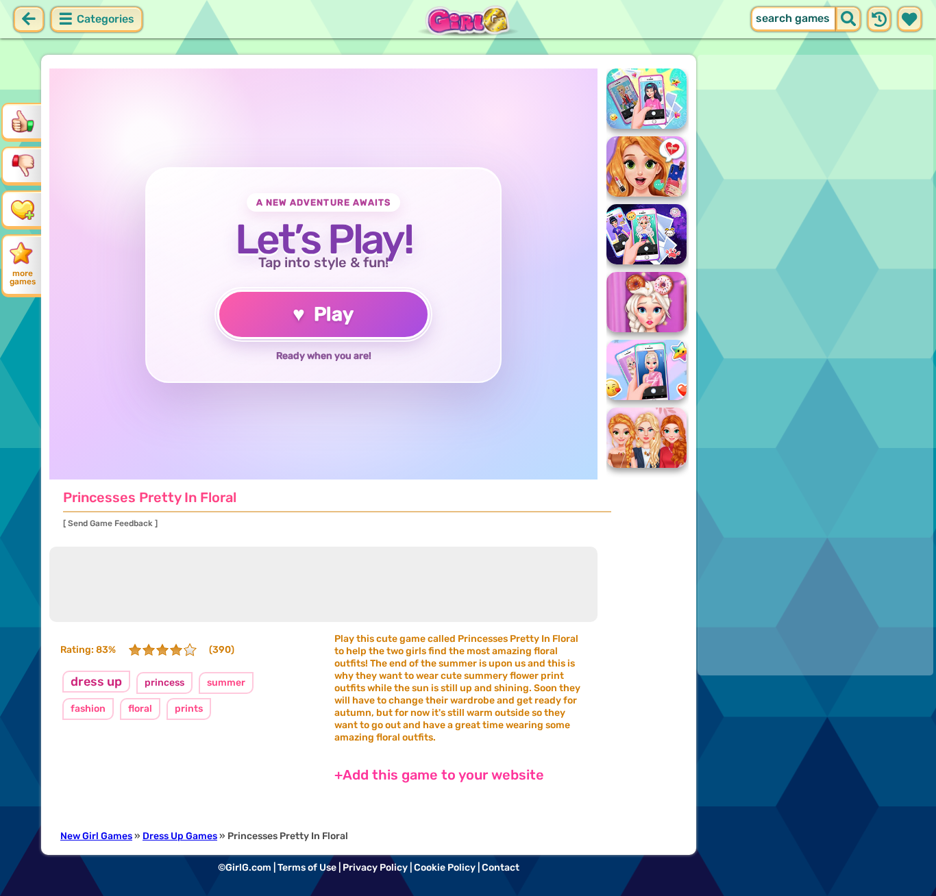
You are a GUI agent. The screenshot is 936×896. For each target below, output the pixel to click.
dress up (96, 681)
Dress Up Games (180, 836)
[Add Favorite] (22, 208)
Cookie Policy (445, 867)
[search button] (848, 19)
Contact (500, 867)
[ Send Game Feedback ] (110, 523)
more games (23, 277)
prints (189, 708)
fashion (88, 708)
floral (140, 708)
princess (164, 682)
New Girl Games (96, 836)
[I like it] (22, 121)
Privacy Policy (375, 867)
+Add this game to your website (439, 775)
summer (226, 682)
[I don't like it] (22, 165)
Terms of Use (307, 867)
